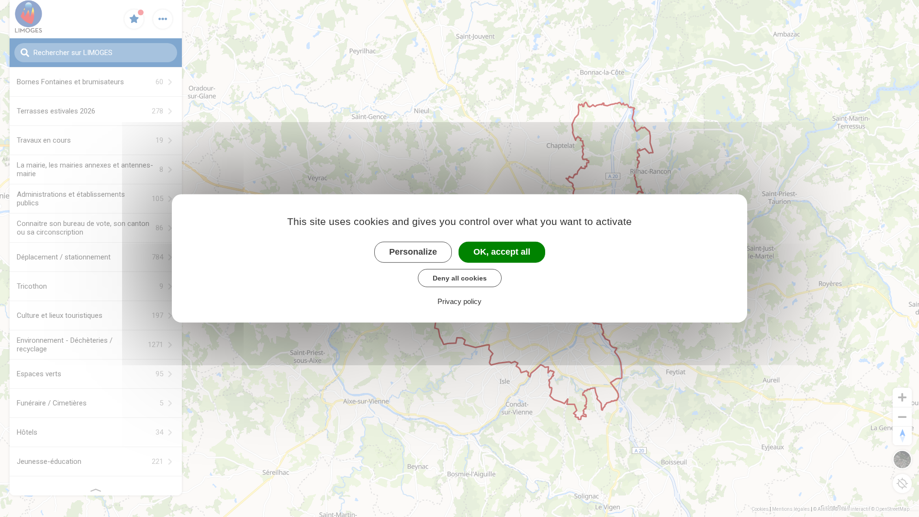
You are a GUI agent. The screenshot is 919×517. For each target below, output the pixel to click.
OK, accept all (501, 252)
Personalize (413, 252)
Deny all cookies (460, 277)
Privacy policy (459, 301)
